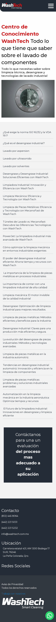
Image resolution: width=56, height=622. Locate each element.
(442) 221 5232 (9, 528)
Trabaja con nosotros (13, 593)
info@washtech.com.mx (15, 534)
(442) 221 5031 (9, 522)
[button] (49, 615)
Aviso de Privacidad (12, 584)
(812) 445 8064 (9, 516)
